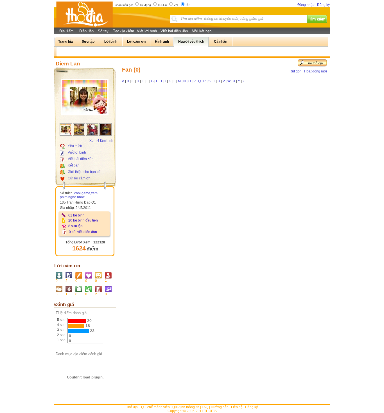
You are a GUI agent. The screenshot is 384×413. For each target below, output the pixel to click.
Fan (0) (131, 70)
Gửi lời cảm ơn (79, 178)
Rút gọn (296, 71)
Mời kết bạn (201, 31)
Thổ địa (132, 407)
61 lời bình (76, 215)
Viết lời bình (147, 31)
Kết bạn (74, 165)
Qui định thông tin (185, 407)
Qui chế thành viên (155, 407)
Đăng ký (323, 5)
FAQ (205, 407)
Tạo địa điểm (123, 31)
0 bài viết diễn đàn (83, 232)
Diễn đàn (86, 31)
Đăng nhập (306, 5)
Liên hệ (237, 407)
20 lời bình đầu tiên (83, 220)
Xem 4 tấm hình (101, 141)
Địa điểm (66, 31)
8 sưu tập (75, 226)
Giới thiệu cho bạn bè (84, 172)
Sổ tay (103, 31)
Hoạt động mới (315, 71)
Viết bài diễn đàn (174, 31)
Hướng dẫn (220, 407)
